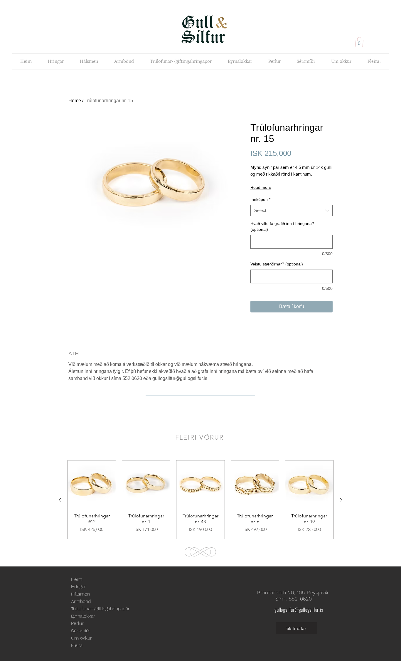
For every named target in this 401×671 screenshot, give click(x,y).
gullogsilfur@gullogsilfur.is (298, 609)
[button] (359, 42)
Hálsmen (80, 594)
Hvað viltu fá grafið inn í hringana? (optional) (282, 226)
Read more (260, 187)
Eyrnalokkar (83, 616)
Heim (76, 579)
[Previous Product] (60, 499)
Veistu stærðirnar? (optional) (276, 264)
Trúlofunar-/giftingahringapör (100, 608)
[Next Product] (340, 499)
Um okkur (81, 638)
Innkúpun (260, 199)
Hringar (78, 586)
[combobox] (291, 210)
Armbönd (81, 601)
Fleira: (77, 645)
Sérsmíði (80, 630)
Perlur (77, 623)
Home (74, 100)
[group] (200, 499)
